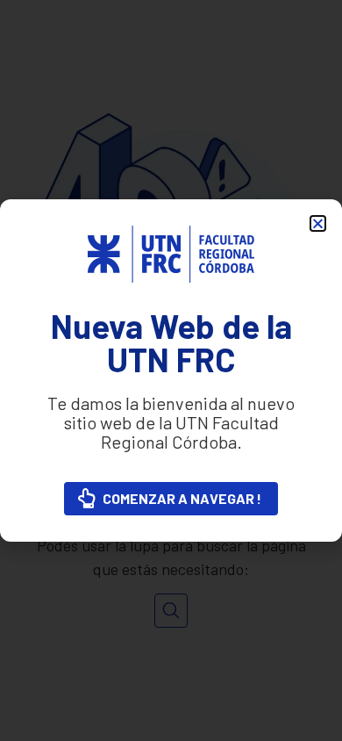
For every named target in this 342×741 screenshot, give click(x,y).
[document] (171, 370)
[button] (317, 223)
